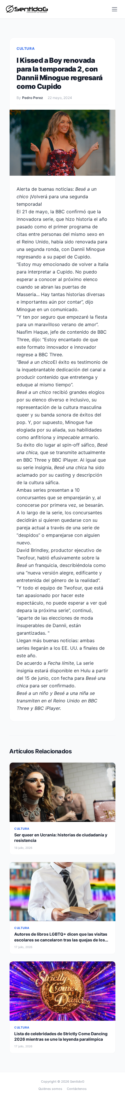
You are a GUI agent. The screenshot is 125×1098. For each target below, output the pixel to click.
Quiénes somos (50, 1089)
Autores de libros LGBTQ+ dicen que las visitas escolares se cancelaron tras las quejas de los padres (60, 940)
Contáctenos (77, 1089)
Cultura (26, 48)
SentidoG (77, 1081)
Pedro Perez (32, 98)
